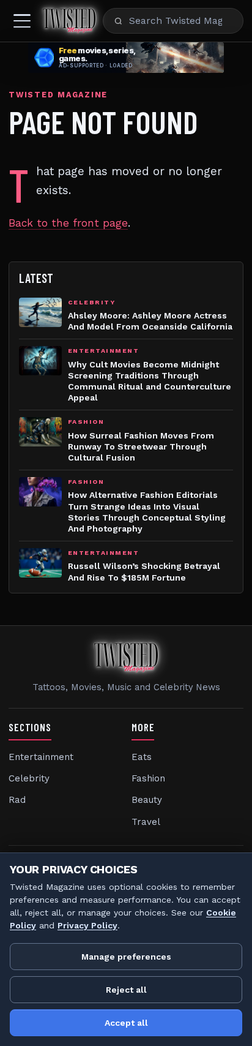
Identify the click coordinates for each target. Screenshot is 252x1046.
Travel (146, 821)
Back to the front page (68, 223)
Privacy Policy (87, 925)
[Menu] (22, 21)
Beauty (147, 799)
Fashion (148, 778)
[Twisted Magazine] (69, 21)
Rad (17, 799)
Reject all (126, 990)
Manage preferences (126, 956)
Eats (142, 756)
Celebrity (29, 778)
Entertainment (41, 756)
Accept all (126, 1023)
